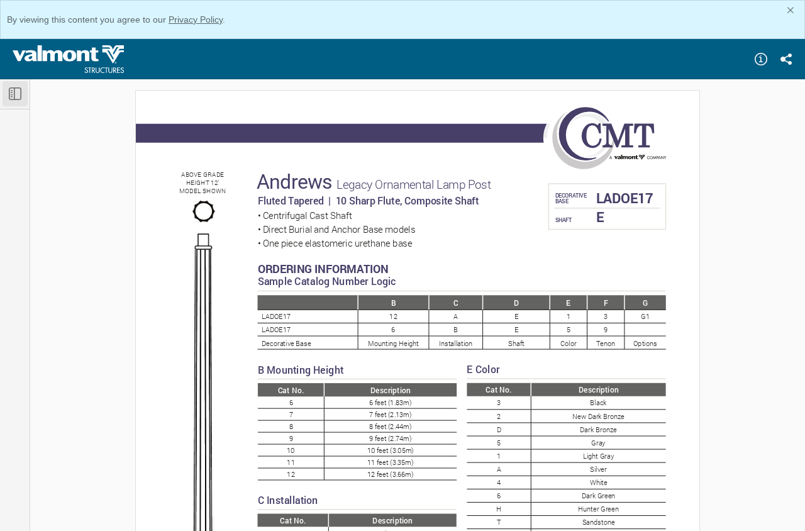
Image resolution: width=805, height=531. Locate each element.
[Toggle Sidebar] (15, 93)
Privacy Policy (196, 19)
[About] (761, 59)
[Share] (786, 59)
